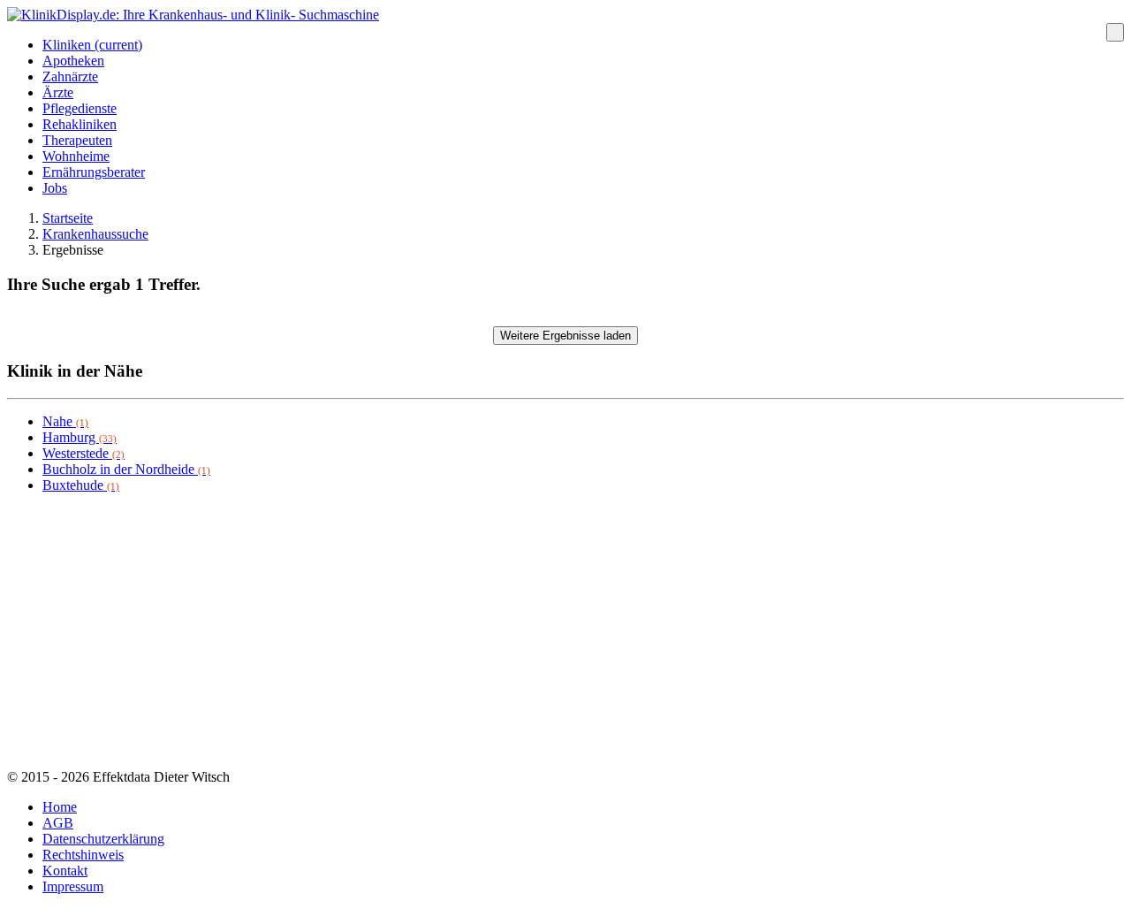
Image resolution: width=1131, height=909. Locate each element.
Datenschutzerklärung (103, 838)
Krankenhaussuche (95, 233)
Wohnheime (76, 156)
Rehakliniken (79, 124)
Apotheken (73, 60)
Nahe (65, 421)
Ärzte (57, 92)
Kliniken (92, 44)
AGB (57, 822)
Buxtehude (80, 485)
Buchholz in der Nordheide (126, 469)
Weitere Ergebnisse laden (565, 335)
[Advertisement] (537, 631)
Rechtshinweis (83, 854)
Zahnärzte (70, 76)
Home (59, 806)
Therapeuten (77, 140)
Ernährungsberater (93, 172)
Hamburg (79, 437)
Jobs (54, 187)
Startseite (67, 217)
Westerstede (83, 453)
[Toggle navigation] (1115, 32)
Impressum (72, 886)
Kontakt (64, 870)
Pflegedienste (79, 108)
